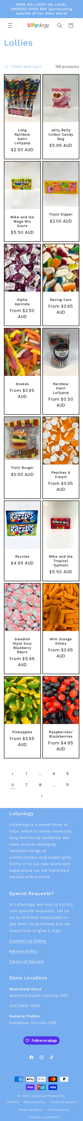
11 (67, 785)
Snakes (22, 384)
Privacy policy (58, 1110)
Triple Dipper (61, 214)
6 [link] (13, 785)
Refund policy (34, 1102)
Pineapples (22, 732)
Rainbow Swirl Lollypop (61, 388)
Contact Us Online (27, 941)
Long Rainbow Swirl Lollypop (22, 136)
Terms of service (63, 1102)
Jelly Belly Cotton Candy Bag (60, 134)
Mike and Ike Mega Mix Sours (22, 221)
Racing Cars (61, 300)
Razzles (22, 556)
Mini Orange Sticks (61, 641)
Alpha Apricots (22, 302)
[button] (10, 25)
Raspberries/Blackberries (61, 734)
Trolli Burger (22, 468)
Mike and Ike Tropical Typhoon (61, 560)
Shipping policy (30, 1110)
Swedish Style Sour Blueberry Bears (22, 645)
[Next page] (41, 796)
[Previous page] (12, 774)
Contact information (44, 1117)
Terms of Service (26, 961)
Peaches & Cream (60, 474)
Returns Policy (23, 951)
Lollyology (38, 1096)
